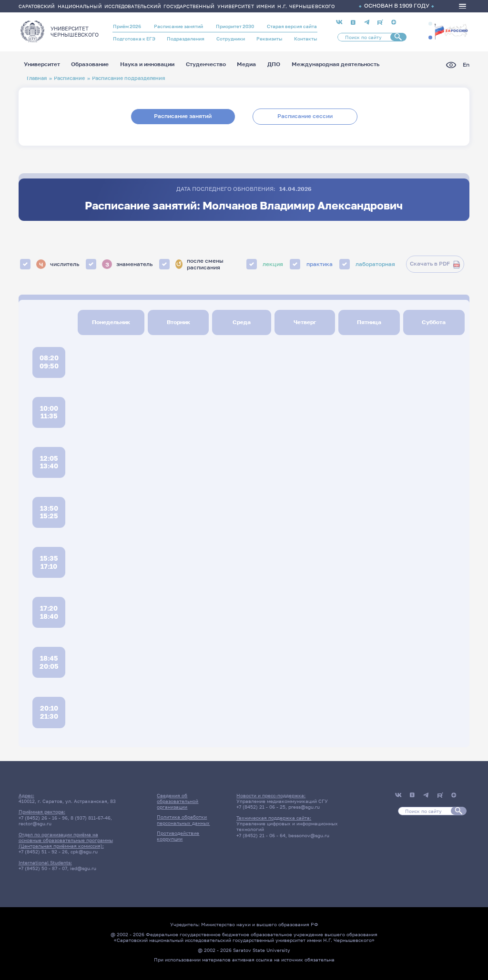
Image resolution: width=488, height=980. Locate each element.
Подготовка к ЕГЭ (134, 38)
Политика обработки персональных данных (183, 819)
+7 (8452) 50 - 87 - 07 (43, 868)
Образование (90, 64)
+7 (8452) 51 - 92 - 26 (43, 851)
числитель (59, 264)
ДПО (273, 64)
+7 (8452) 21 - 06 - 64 (260, 835)
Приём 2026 (127, 26)
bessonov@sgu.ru (308, 835)
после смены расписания (200, 264)
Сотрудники (230, 38)
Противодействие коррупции (178, 835)
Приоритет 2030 (235, 26)
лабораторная (375, 264)
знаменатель (128, 264)
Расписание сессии (305, 116)
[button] (430, 24)
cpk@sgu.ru (84, 851)
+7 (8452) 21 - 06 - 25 (260, 807)
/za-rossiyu (451, 31)
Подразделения (185, 38)
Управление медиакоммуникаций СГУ (282, 801)
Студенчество (206, 64)
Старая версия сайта (292, 26)
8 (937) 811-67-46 (91, 818)
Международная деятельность (335, 64)
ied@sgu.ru (83, 868)
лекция (273, 264)
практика (319, 264)
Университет (42, 64)
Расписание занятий (178, 26)
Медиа (246, 64)
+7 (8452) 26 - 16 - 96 (43, 818)
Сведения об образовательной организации (177, 801)
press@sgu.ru (304, 807)
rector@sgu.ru (35, 823)
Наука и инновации (147, 64)
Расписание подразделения (128, 78)
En (466, 65)
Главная (37, 78)
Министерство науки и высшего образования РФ (259, 924)
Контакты (305, 38)
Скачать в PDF (430, 263)
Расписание (69, 78)
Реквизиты (269, 38)
